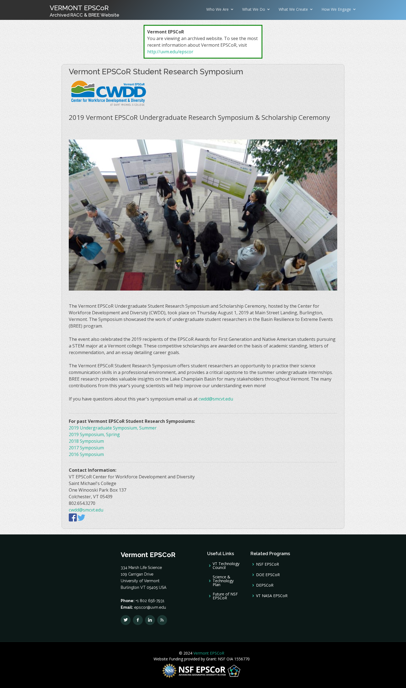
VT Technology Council (226, 566)
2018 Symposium (86, 441)
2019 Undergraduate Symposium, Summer (113, 428)
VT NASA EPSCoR (272, 596)
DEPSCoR (264, 585)
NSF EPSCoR (267, 564)
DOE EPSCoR (268, 575)
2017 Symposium (86, 448)
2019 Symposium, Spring (94, 434)
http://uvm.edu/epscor (170, 52)
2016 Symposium (86, 454)
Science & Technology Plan (223, 581)
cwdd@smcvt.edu (216, 399)
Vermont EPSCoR (208, 653)
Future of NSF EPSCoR (225, 596)
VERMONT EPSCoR (84, 11)
